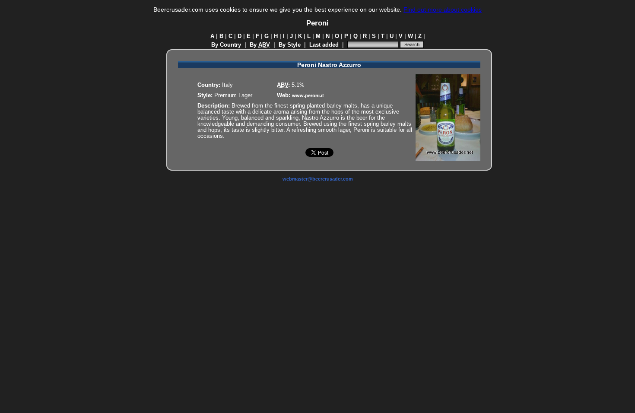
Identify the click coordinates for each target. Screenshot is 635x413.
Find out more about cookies (442, 9)
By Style (290, 45)
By (260, 45)
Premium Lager (233, 95)
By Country (226, 45)
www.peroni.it (308, 95)
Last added (324, 45)
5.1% (298, 85)
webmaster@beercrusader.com (318, 178)
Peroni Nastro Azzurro (329, 65)
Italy (227, 85)
